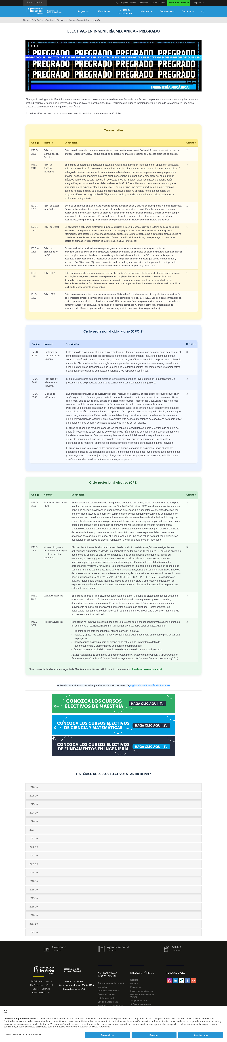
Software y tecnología (140, 1004)
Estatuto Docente (106, 994)
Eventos (134, 983)
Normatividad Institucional (107, 975)
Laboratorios (146, 11)
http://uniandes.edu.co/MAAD (172, 949)
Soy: (116, 3)
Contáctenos (188, 11)
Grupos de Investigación (125, 11)
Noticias (134, 980)
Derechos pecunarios (108, 991)
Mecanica (111, 951)
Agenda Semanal (128, 3)
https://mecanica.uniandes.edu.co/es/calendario (54, 949)
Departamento (167, 11)
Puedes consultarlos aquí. (147, 669)
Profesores (135, 987)
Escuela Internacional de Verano (142, 996)
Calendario (143, 3)
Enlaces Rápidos (142, 973)
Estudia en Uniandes (179, 3)
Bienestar (102, 987)
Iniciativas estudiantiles (141, 991)
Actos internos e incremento (111, 983)
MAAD (154, 3)
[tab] (113, 787)
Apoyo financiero (138, 1000)
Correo (162, 3)
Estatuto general (106, 998)
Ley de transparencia (108, 1002)
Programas (83, 11)
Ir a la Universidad (35, 3)
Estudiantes (104, 11)
